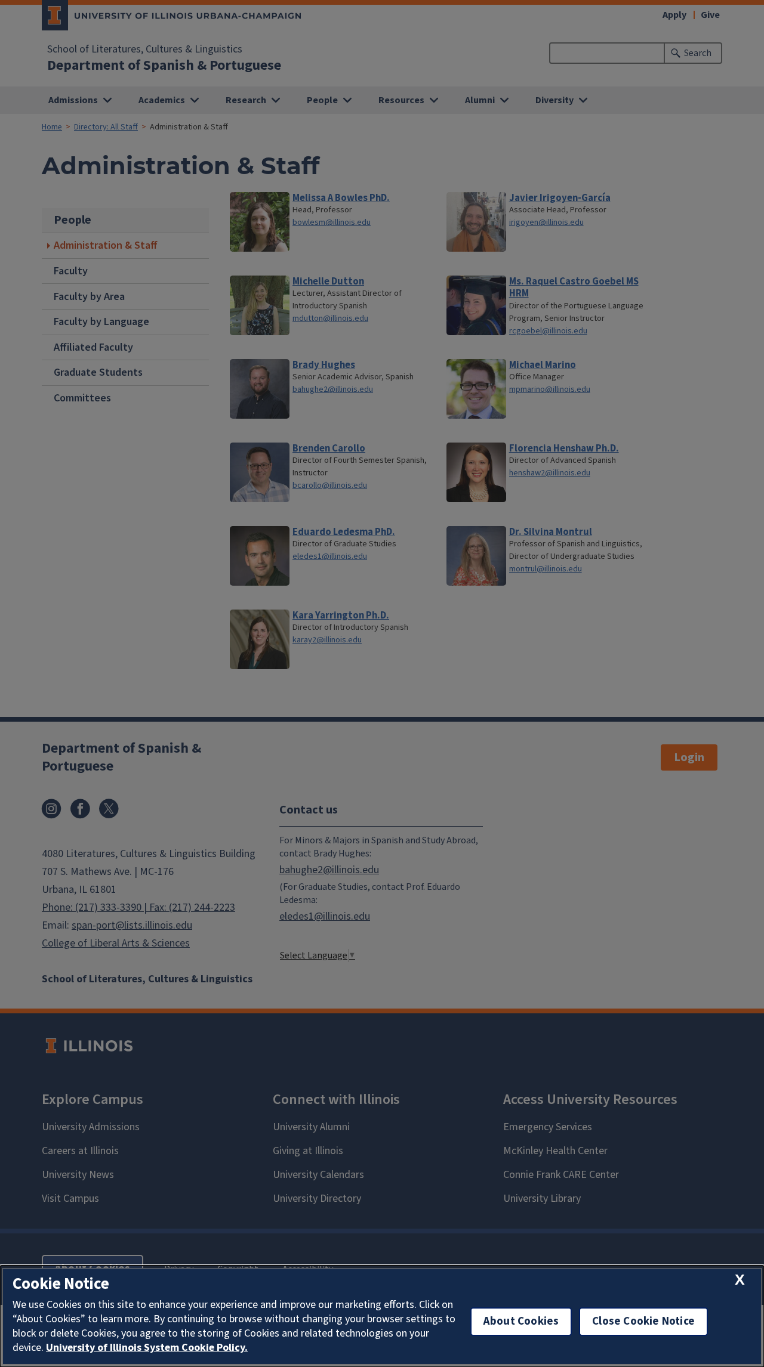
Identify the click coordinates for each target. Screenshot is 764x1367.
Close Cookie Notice (643, 1321)
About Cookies (521, 1321)
